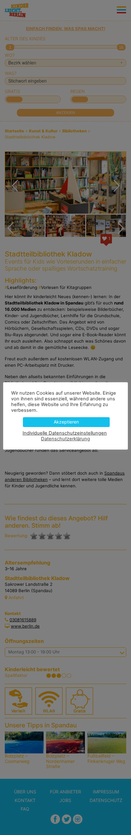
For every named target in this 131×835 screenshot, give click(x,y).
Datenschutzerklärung (65, 439)
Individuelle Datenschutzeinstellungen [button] (65, 433)
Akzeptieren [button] (66, 421)
